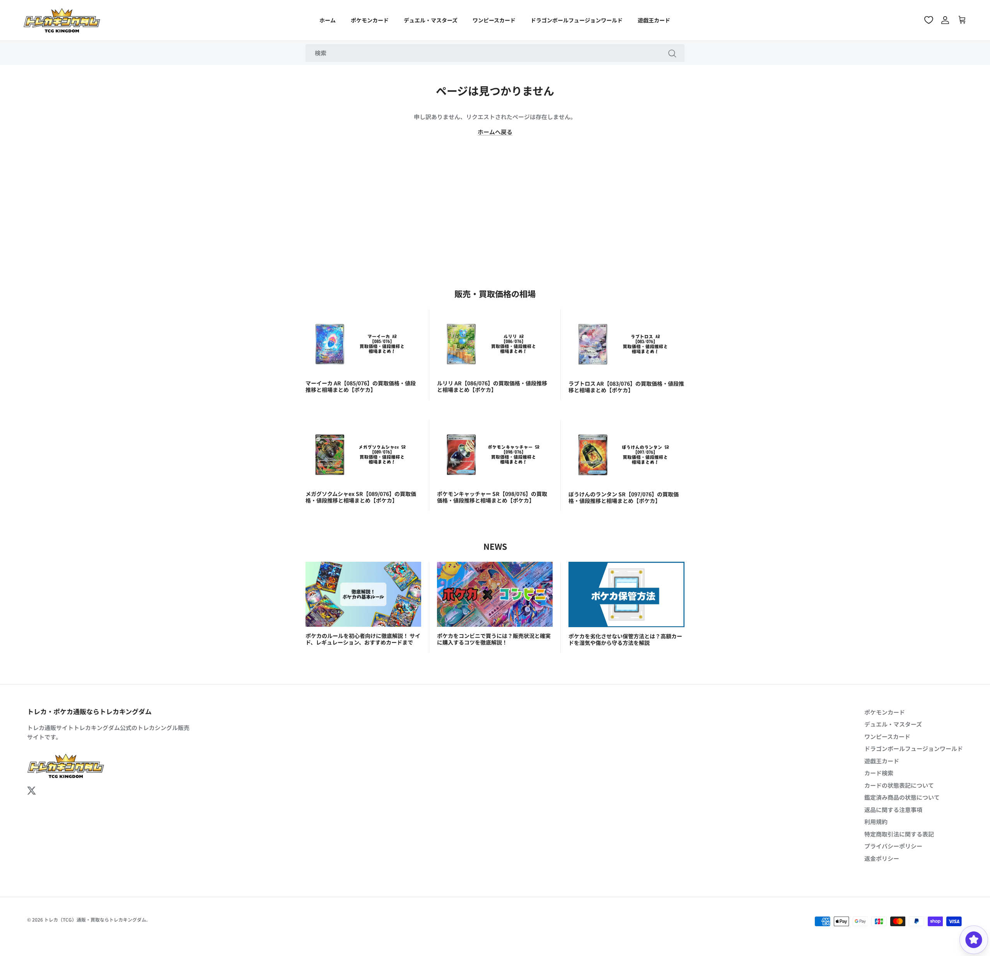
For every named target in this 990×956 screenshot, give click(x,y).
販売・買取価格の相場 (495, 293)
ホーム (327, 20)
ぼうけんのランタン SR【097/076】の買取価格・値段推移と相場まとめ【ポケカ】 (623, 497)
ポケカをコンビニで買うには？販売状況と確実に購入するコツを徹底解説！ (494, 639)
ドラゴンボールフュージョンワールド (577, 20)
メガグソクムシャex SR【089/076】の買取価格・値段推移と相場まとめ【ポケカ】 (361, 497)
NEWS (495, 546)
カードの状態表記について (899, 785)
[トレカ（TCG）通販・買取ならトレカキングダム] (62, 20)
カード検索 (878, 773)
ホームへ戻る (495, 132)
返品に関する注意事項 (893, 810)
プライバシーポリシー (893, 846)
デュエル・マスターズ (430, 20)
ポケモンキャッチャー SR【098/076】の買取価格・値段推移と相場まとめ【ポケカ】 (492, 497)
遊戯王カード (654, 20)
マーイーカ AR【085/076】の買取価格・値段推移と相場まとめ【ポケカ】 (361, 386)
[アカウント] (945, 20)
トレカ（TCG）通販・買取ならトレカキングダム (95, 919)
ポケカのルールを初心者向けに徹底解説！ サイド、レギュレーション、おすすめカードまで (363, 639)
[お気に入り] (929, 20)
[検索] (672, 53)
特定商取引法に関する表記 (899, 834)
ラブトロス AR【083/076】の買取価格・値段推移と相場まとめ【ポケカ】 (626, 387)
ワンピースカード (494, 20)
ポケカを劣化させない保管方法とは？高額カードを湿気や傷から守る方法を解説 (625, 639)
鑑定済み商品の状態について (902, 797)
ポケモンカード (370, 20)
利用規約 (876, 821)
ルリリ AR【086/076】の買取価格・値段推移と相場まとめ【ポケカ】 (492, 386)
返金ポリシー (881, 858)
